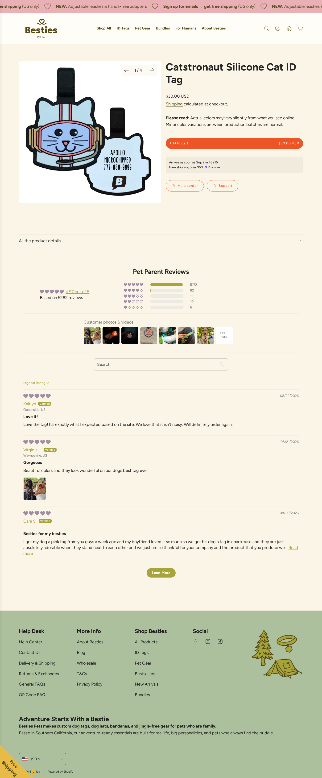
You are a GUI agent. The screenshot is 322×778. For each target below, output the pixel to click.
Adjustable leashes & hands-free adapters (102, 6)
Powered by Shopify (60, 771)
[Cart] (300, 28)
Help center (188, 186)
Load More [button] (161, 572)
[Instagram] (208, 641)
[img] (37, 396)
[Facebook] (195, 641)
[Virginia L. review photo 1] (34, 488)
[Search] (266, 28)
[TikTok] (220, 641)
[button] (126, 70)
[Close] (32, 772)
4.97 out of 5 (77, 291)
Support (225, 186)
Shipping (174, 104)
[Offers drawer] (289, 28)
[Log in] (277, 28)
